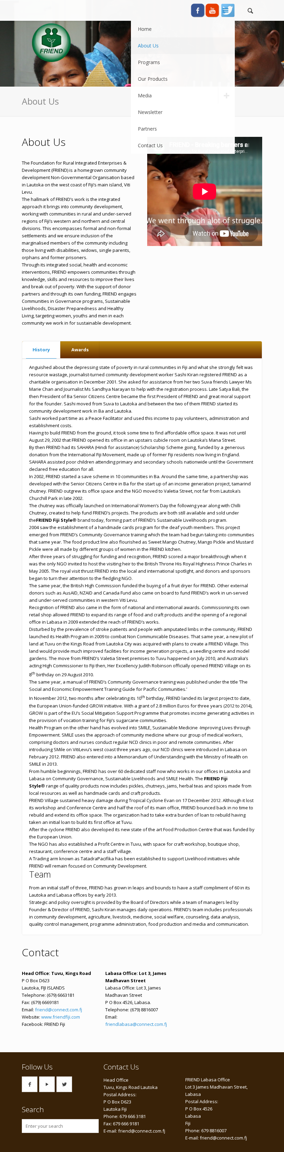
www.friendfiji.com (60, 1017)
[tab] (41, 349)
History (41, 349)
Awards (80, 349)
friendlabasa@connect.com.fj (136, 1024)
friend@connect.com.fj (58, 1009)
